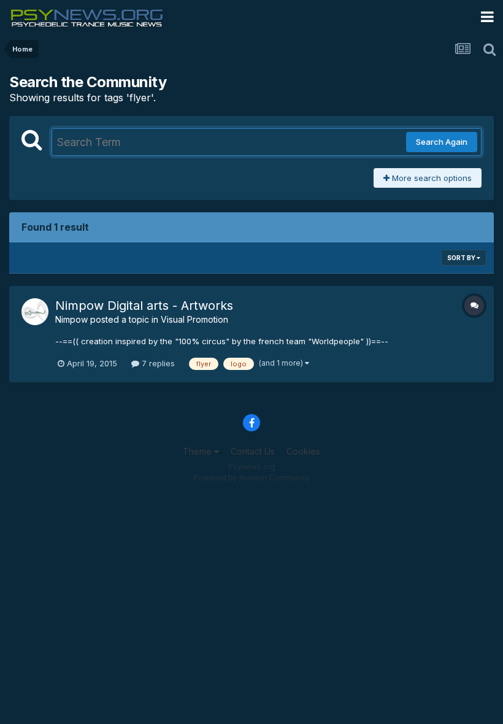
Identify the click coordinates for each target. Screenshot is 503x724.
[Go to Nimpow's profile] (34, 311)
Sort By (462, 257)
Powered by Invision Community (251, 477)
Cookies (303, 451)
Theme (198, 451)
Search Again (441, 142)
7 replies (157, 363)
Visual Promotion (194, 319)
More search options (431, 178)
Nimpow (71, 319)
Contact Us (253, 451)
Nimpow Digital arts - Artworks (144, 305)
